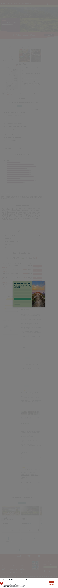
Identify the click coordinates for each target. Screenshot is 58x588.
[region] (29, 583)
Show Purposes (51, 584)
